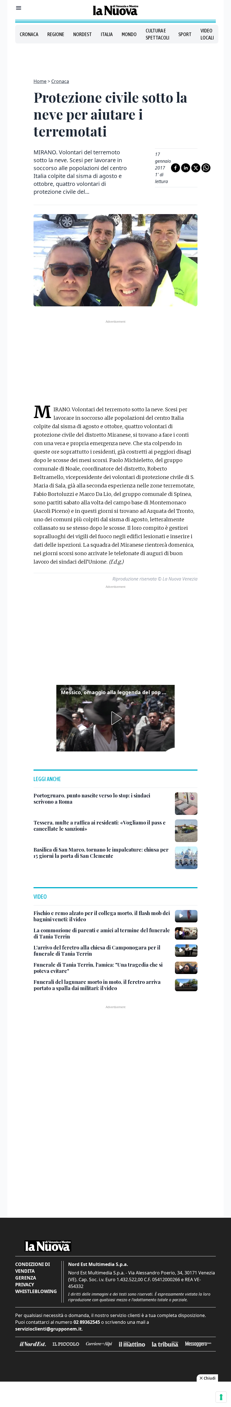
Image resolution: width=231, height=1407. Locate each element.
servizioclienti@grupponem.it (48, 1329)
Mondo (129, 34)
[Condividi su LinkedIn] (185, 167)
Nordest (82, 34)
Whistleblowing (36, 1291)
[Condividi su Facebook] (175, 167)
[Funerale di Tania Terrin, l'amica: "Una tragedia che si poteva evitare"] (186, 968)
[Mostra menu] (18, 8)
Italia (107, 34)
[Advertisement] (115, 57)
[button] (115, 718)
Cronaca (29, 34)
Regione (55, 34)
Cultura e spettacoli (157, 34)
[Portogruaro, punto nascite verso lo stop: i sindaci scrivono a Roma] (186, 803)
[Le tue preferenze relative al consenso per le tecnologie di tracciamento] (221, 1397)
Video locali (207, 34)
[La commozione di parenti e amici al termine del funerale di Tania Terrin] (186, 933)
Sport (185, 34)
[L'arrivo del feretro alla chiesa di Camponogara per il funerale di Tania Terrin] (186, 950)
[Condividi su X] (195, 167)
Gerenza (25, 1278)
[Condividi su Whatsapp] (205, 167)
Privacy (24, 1284)
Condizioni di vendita (32, 1267)
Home (40, 81)
